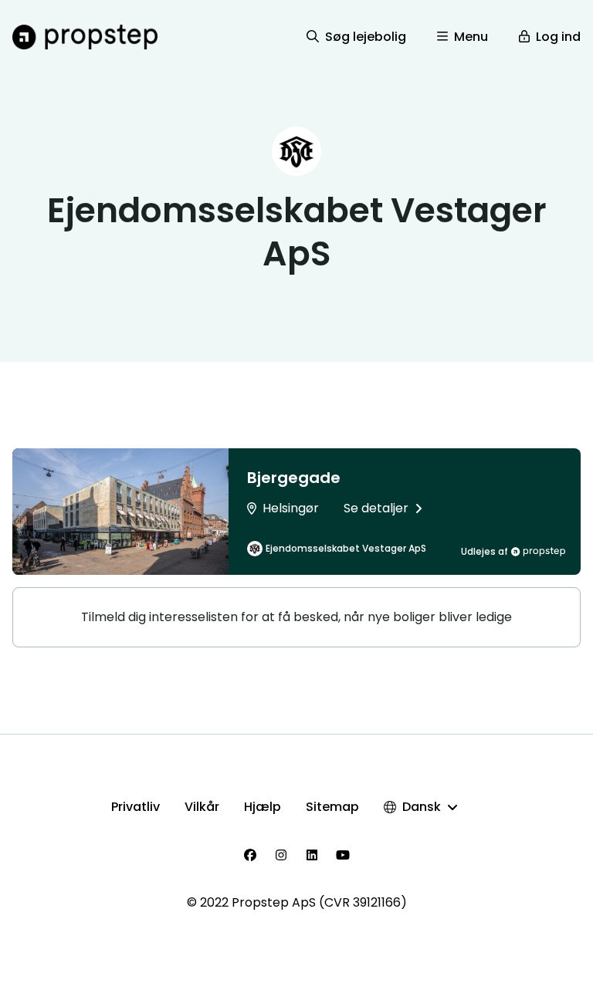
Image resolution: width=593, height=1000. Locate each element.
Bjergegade (294, 477)
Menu (471, 37)
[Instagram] (281, 855)
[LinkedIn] (312, 855)
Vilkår (202, 807)
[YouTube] (342, 855)
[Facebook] (250, 855)
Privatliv (135, 807)
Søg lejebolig (365, 37)
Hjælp (262, 807)
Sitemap (332, 807)
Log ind (558, 37)
